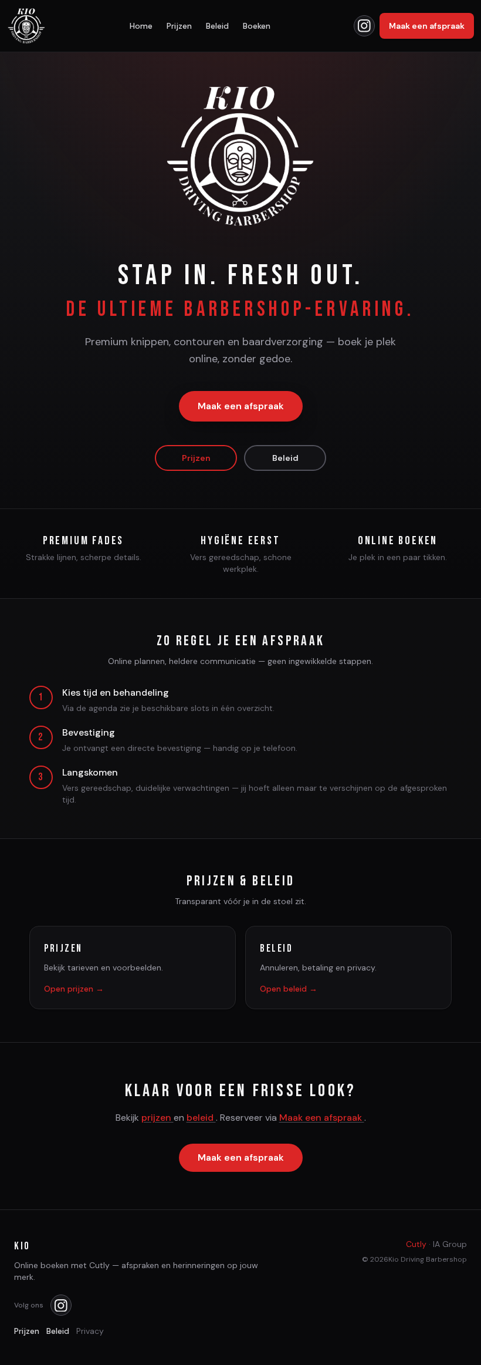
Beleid (217, 26)
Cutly (416, 1244)
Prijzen (179, 26)
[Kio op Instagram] (364, 25)
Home (141, 26)
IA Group (450, 1244)
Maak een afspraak (427, 26)
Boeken (256, 26)
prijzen (157, 1117)
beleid (201, 1117)
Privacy (90, 1331)
